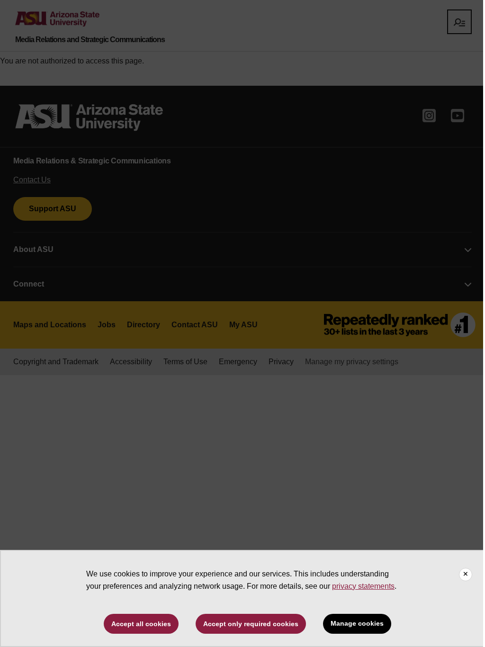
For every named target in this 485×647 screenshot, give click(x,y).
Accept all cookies (141, 624)
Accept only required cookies (250, 624)
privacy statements (363, 586)
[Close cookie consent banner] (465, 574)
